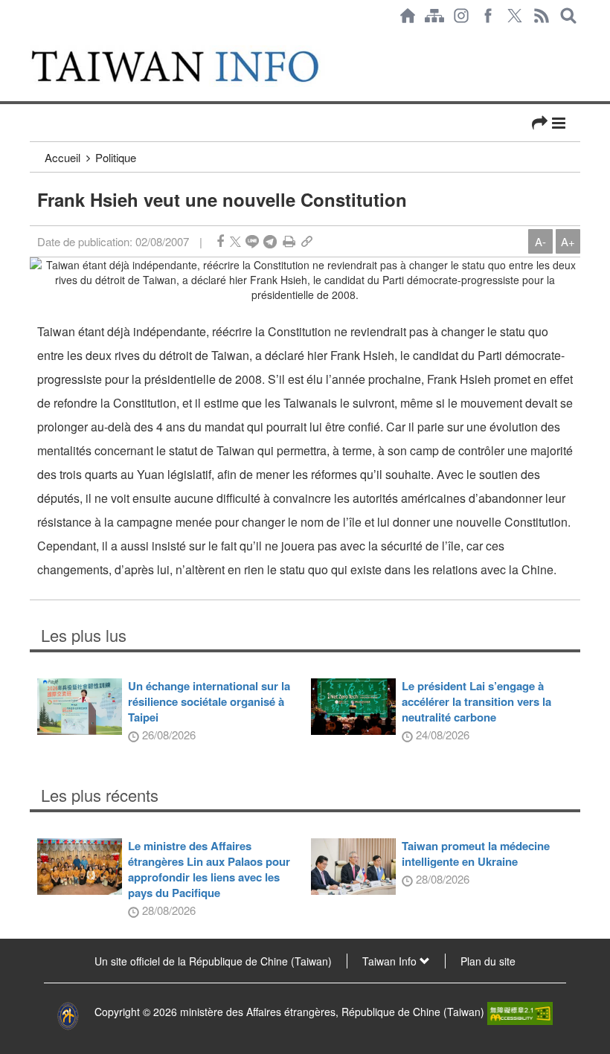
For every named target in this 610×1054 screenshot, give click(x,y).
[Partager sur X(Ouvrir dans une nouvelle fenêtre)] (235, 241)
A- (540, 241)
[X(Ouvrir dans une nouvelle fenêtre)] (515, 16)
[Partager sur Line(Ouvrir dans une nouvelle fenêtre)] (252, 241)
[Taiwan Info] (192, 66)
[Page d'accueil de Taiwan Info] (408, 16)
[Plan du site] (434, 16)
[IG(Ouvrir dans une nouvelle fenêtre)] (461, 16)
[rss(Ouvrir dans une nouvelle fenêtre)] (541, 16)
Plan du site (488, 961)
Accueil (62, 157)
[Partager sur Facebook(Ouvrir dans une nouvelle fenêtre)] (220, 241)
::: (34, 38)
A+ (568, 241)
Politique (115, 157)
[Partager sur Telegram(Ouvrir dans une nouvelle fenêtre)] (270, 241)
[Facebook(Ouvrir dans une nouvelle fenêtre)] (488, 16)
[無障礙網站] (520, 1011)
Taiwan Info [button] (391, 961)
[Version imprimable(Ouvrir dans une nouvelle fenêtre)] (289, 241)
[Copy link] (307, 241)
